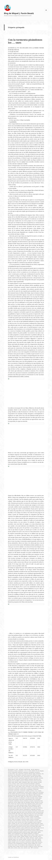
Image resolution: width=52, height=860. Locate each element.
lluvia (30, 813)
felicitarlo (37, 802)
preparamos (16, 830)
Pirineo (9, 828)
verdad (17, 846)
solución (23, 840)
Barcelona (36, 779)
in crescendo (34, 808)
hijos (20, 806)
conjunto (41, 788)
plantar (35, 828)
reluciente (41, 835)
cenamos (14, 783)
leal (40, 812)
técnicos (23, 842)
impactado (10, 808)
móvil (14, 820)
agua (17, 773)
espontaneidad (28, 799)
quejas (28, 832)
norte (22, 822)
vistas (19, 847)
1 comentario (35, 847)
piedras (33, 826)
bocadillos (17, 780)
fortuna (12, 803)
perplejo (10, 826)
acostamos (37, 772)
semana (20, 839)
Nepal (40, 820)
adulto (13, 773)
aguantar (26, 773)
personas (24, 826)
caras (31, 782)
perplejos (14, 826)
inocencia (16, 810)
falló (22, 802)
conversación (16, 790)
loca (33, 813)
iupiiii (12, 812)
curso (37, 792)
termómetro (28, 842)
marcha (12, 816)
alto (15, 775)
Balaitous (26, 779)
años (22, 776)
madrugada (20, 815)
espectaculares (15, 799)
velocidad (10, 846)
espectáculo (22, 799)
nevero (9, 822)
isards (9, 812)
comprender (16, 788)
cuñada (33, 792)
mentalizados (11, 818)
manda (40, 815)
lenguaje (10, 813)
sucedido (13, 842)
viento (12, 847)
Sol (17, 840)
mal (35, 815)
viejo (41, 846)
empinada (40, 796)
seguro (14, 839)
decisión (10, 793)
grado (18, 805)
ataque (9, 779)
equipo (40, 798)
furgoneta (29, 803)
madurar (25, 815)
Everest (21, 800)
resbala (22, 836)
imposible (24, 808)
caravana (35, 782)
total (14, 843)
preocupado (10, 830)
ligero (19, 813)
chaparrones (10, 785)
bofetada (27, 780)
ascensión (16, 778)
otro (21, 823)
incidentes (40, 808)
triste (13, 845)
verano (14, 846)
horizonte (31, 806)
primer (37, 830)
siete (36, 839)
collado (19, 786)
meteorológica (37, 818)
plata (38, 828)
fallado (19, 802)
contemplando (29, 789)
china (21, 785)
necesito (36, 820)
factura (15, 802)
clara (36, 785)
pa (23, 823)
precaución (28, 829)
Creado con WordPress (13, 857)
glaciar (9, 805)
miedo (13, 819)
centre (18, 783)
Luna (9, 815)
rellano (36, 835)
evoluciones (26, 800)
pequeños (37, 825)
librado (13, 813)
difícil (35, 795)
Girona (40, 803)
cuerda (26, 792)
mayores (22, 816)
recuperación (11, 835)
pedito (41, 823)
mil (15, 819)
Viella (9, 847)
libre (17, 813)
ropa (24, 837)
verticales (25, 846)
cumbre (30, 792)
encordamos (15, 798)
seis (17, 839)
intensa (20, 810)
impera (14, 808)
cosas (35, 790)
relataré (29, 835)
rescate (30, 836)
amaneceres (29, 775)
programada (16, 832)
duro (25, 796)
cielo (33, 785)
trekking (33, 843)
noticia (25, 822)
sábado (27, 837)
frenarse (19, 803)
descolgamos (29, 793)
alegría (34, 773)
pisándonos (18, 828)
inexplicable (33, 809)
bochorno (22, 780)
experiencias (10, 802)
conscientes (16, 789)
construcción (23, 789)
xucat (29, 847)
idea (38, 806)
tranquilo (25, 843)
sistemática (13, 840)
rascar (13, 833)
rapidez (35, 832)
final (42, 802)
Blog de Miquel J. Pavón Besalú (19, 13)
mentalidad (36, 816)
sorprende (39, 840)
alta (42, 773)
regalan (25, 835)
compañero (41, 786)
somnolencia (28, 840)
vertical (21, 846)
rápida (32, 832)
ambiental (34, 775)
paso (38, 823)
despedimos (35, 793)
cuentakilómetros (20, 792)
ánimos (19, 776)
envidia (36, 798)
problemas (10, 832)
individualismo (27, 809)
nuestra (35, 822)
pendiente (16, 825)
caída (13, 782)
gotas (12, 805)
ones (18, 823)
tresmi (39, 843)
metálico (32, 818)
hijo (17, 806)
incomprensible (11, 809)
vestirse (35, 846)
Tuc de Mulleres (21, 845)
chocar (26, 785)
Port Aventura (14, 829)
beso (40, 779)
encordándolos (21, 798)
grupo (26, 805)
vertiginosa (30, 846)
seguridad (10, 839)
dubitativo (18, 796)
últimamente (31, 845)
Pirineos (16, 771)
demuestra (18, 793)
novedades (30, 822)
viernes (15, 847)
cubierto (14, 792)
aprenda (32, 776)
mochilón (27, 819)
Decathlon (41, 792)
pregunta (38, 829)
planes (22, 828)
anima (15, 776)
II (40, 806)
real (22, 833)
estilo (33, 799)
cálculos (16, 782)
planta (32, 828)
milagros (19, 819)
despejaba (40, 793)
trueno (15, 845)
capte (28, 782)
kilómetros (30, 812)
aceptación (25, 772)
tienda (32, 842)
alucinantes (18, 775)
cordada (27, 790)
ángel (12, 776)
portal (19, 829)
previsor (30, 830)
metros (9, 819)
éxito (41, 800)
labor (34, 812)
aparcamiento (27, 776)
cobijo (9, 786)
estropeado (10, 800)
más (16, 816)
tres (37, 843)
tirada (36, 842)
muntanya (24, 820)
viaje (39, 846)
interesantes (34, 810)
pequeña (32, 825)
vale (35, 845)
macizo (12, 815)
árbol (40, 776)
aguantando (21, 773)
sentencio (29, 839)
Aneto (9, 776)
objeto (9, 823)
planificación (27, 828)
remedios (10, 836)
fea (24, 802)
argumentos (10, 778)
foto (16, 803)
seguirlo (36, 837)
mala (38, 815)
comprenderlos (23, 788)
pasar (35, 823)
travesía (29, 843)
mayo (18, 816)
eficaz (30, 796)
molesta (32, 819)
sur (20, 842)
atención (14, 779)
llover (27, 813)
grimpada (22, 805)
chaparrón (37, 783)
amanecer (24, 775)
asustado (41, 778)
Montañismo (11, 771)
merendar (21, 818)
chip (24, 785)
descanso (23, 793)
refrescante (16, 835)
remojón (14, 836)
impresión (29, 808)
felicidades (28, 802)
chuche (30, 785)
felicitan (32, 802)
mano (9, 816)
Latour (37, 812)
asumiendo (35, 778)
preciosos (33, 829)
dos (14, 796)
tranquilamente (19, 843)
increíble (17, 809)
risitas (15, 837)
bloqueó (10, 780)
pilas (37, 826)
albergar (30, 773)
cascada (39, 782)
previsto (34, 830)
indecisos (21, 809)
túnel (26, 845)
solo (20, 840)
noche (15, 822)
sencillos (24, 839)
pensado (21, 825)
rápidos (9, 833)
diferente (31, 795)
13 (26, 771)
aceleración (20, 772)
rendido (18, 836)
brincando (39, 780)
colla (17, 786)
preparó (21, 830)
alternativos (10, 775)
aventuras (18, 779)
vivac (22, 847)
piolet (39, 826)
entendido (32, 798)
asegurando (21, 778)
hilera (23, 806)
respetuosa (10, 837)
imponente (19, 808)
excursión (31, 800)
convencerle (35, 789)
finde (9, 803)
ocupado (13, 823)
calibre (20, 782)
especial (10, 799)
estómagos (37, 799)
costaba (39, 790)
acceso (9, 772)
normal (19, 822)
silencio (39, 839)
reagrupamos (18, 833)
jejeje (15, 812)
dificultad (38, 795)
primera (41, 830)
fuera (26, 803)
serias (33, 839)
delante (13, 793)
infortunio (38, 809)
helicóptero (10, 806)
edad (27, 796)
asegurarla (27, 778)
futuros (34, 803)
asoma (31, 778)
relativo (33, 835)
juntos (23, 812)
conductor (29, 788)
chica (15, 785)
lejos (42, 812)
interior (39, 810)
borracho (31, 780)
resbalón (26, 836)
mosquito (10, 820)
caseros (9, 783)
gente (37, 803)
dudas (22, 796)
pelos (9, 825)
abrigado (42, 771)
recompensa (36, 833)
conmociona (10, 789)
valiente (38, 845)
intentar (24, 810)
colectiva (13, 786)
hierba (15, 806)
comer (32, 786)
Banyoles (31, 779)
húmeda (35, 806)
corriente (32, 790)
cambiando (24, 782)
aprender (37, 776)
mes (25, 818)
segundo (41, 837)
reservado (35, 836)
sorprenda (34, 840)
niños (13, 822)
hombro (26, 806)
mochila (23, 819)
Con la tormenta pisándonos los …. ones (25, 41)
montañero (36, 819)
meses (27, 818)
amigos (39, 775)
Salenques (32, 837)
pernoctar (41, 825)
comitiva (36, 786)
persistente (19, 826)
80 (38, 771)
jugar (18, 812)
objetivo (39, 822)
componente (11, 788)
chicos (18, 785)
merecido (16, 818)
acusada (10, 773)
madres (16, 815)
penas (12, 825)
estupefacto (16, 800)
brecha (35, 780)
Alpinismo (37, 769)
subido (9, 842)
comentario (27, 786)
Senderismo (20, 771)
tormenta (40, 842)
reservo (39, 836)
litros (22, 813)
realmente (30, 833)
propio (20, 832)
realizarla (25, 833)
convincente (22, 790)
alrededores (38, 773)
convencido (10, 790)
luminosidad (40, 813)
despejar (10, 795)
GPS (15, 805)
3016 (36, 771)
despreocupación (22, 795)
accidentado (14, 772)
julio (20, 812)
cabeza (9, 782)
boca (13, 780)
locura (35, 813)
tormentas (10, 843)
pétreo (28, 826)
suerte (17, 842)
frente (22, 803)
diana (27, 795)
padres (28, 823)
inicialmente (10, 810)
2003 (33, 769)
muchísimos (18, 820)
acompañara (31, 772)
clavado (39, 785)
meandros (27, 816)
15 (27, 771)
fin (39, 802)
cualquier (10, 792)
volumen (25, 847)
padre (25, 823)
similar (9, 840)
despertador (14, 795)
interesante (28, 810)
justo (26, 812)
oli (16, 823)
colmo (23, 786)
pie (31, 826)
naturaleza (31, 820)
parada (32, 823)
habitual (29, 805)
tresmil (9, 845)
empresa (10, 798)
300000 (33, 771)
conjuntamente (35, 788)
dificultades (10, 796)
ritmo (18, 837)
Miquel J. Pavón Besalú (25, 769)
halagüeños (34, 805)
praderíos (23, 829)
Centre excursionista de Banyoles (27, 783)
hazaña (38, 805)
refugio (21, 835)
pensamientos (26, 825)
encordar (27, 798)
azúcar (22, 779)
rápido (39, 832)
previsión (26, 830)
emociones (34, 796)
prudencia (25, 832)
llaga (25, 813)
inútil (43, 810)
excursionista (37, 800)
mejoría (31, 816)
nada (28, 820)
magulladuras (31, 815)
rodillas (21, 837)
